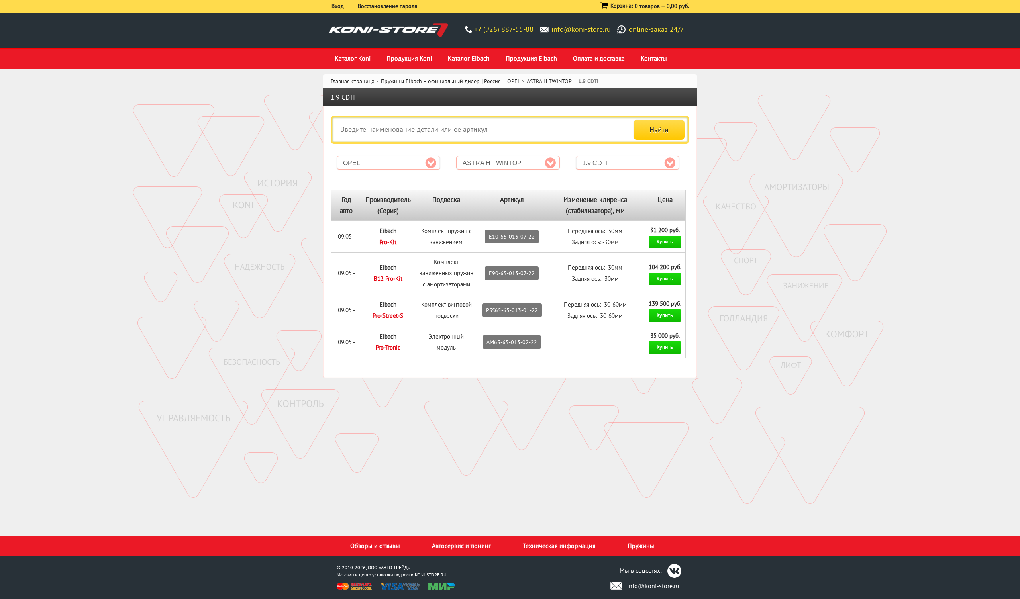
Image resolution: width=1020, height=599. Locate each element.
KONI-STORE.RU (431, 574)
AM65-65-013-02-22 (511, 342)
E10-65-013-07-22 (512, 236)
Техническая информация (559, 546)
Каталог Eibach (469, 58)
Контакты (654, 58)
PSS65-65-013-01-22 (512, 310)
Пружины (641, 546)
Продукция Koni (409, 58)
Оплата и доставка (599, 58)
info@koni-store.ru (581, 29)
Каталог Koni (353, 58)
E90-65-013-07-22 (512, 273)
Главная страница (353, 81)
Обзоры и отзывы (375, 546)
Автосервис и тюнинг (461, 546)
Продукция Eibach (531, 58)
